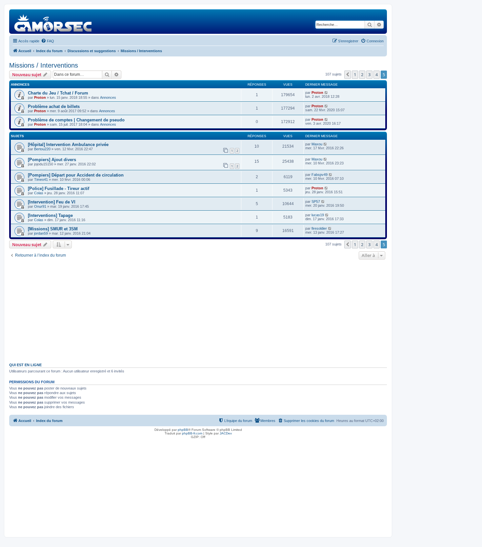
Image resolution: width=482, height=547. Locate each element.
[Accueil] (53, 21)
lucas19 (317, 215)
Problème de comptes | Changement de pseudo (76, 119)
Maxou (316, 144)
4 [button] (376, 74)
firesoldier (319, 228)
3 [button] (369, 74)
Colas (38, 193)
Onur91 (40, 206)
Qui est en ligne (25, 365)
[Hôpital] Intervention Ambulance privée (68, 144)
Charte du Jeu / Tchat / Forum (58, 93)
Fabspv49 (319, 175)
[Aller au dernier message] (326, 93)
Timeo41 (41, 179)
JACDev (226, 433)
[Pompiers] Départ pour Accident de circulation (76, 175)
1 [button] (355, 74)
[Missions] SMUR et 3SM (53, 228)
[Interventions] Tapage (50, 215)
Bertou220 (42, 149)
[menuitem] (47, 41)
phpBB (183, 429)
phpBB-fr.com (192, 433)
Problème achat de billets (54, 106)
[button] (347, 74)
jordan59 (41, 233)
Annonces (108, 97)
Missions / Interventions (43, 65)
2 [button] (362, 74)
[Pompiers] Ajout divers (52, 159)
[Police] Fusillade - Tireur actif (58, 188)
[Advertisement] (198, 310)
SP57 (315, 201)
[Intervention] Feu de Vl (51, 202)
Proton (40, 97)
